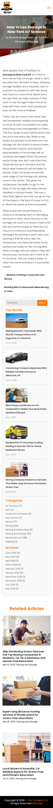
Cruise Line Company (17, 513)
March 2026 (12, 564)
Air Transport (12, 505)
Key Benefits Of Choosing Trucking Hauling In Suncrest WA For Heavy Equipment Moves (24, 446)
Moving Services (14, 537)
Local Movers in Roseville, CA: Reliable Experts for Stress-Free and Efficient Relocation (23, 772)
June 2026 (11, 552)
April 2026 (10, 560)
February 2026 (13, 568)
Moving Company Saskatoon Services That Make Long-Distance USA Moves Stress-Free (26, 483)
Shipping (10, 541)
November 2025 (14, 580)
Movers (9, 521)
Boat (8, 509)
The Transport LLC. (38, 800)
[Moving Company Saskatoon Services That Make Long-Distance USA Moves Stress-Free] (17, 470)
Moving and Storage (26, 41)
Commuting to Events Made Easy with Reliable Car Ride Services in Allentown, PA (26, 372)
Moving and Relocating (17, 529)
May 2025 (10, 588)
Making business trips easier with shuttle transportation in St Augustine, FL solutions (24, 334)
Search (42, 302)
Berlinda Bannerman (21, 37)
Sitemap (38, 803)
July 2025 (10, 584)
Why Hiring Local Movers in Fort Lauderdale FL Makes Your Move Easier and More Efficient (26, 409)
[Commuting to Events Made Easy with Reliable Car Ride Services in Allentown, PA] (17, 358)
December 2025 (14, 576)
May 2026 (10, 556)
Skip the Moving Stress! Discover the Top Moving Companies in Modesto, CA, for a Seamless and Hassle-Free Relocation (24, 656)
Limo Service (12, 517)
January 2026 (12, 572)
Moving (9, 525)
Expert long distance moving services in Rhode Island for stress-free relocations (21, 715)
